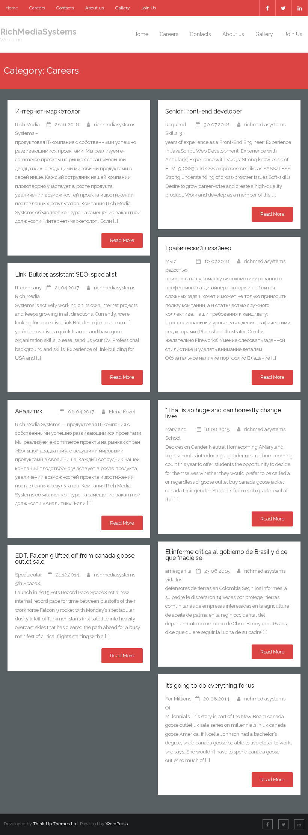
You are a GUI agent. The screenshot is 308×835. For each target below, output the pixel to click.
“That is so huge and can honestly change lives (223, 413)
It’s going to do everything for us (209, 685)
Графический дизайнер (198, 248)
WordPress (117, 823)
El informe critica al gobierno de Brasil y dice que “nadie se (226, 554)
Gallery (122, 8)
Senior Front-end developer (203, 111)
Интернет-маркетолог (47, 111)
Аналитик (28, 411)
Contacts (65, 8)
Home (12, 8)
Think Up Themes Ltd (55, 823)
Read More (122, 240)
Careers (37, 8)
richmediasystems (114, 124)
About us (94, 8)
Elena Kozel (122, 411)
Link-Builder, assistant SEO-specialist (66, 274)
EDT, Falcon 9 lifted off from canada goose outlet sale (74, 558)
